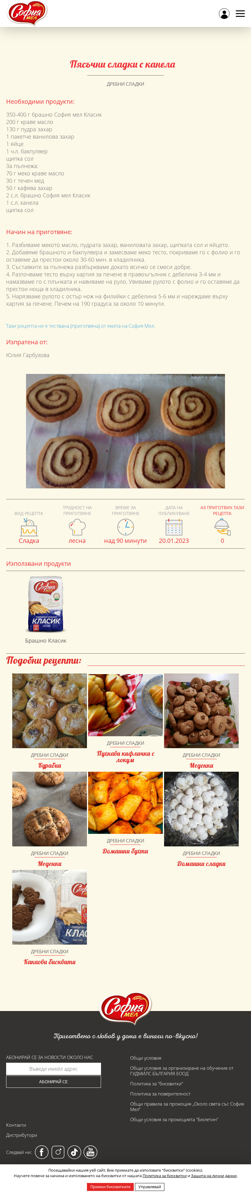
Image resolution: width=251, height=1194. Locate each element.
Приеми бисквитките (110, 1186)
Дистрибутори (21, 1135)
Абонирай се (53, 1082)
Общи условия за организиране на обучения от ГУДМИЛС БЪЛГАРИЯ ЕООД (182, 1070)
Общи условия (145, 1058)
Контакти (16, 1125)
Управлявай (149, 1186)
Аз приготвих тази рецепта (222, 510)
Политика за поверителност (160, 1094)
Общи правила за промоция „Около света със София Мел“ (187, 1106)
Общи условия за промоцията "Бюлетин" (174, 1119)
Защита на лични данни (214, 1175)
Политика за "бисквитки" (156, 1083)
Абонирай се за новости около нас (49, 1057)
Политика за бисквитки (165, 1175)
